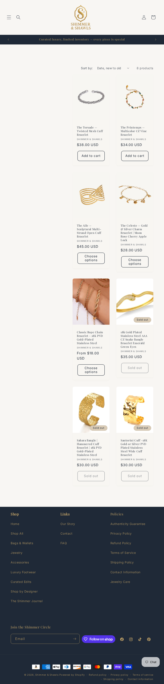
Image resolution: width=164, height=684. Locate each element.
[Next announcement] (155, 39)
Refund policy (97, 674)
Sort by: (87, 68)
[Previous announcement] (8, 39)
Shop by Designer (24, 591)
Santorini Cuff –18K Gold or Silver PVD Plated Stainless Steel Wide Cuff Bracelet (134, 448)
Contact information (140, 679)
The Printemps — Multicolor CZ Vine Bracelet (134, 131)
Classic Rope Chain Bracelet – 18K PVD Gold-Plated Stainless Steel (90, 337)
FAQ (63, 543)
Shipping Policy (122, 562)
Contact (66, 533)
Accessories (20, 562)
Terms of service (143, 674)
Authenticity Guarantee (127, 524)
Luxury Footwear (23, 572)
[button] (9, 17)
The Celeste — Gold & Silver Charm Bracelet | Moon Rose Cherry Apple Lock (134, 233)
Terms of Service (123, 552)
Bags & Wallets (22, 543)
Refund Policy (120, 543)
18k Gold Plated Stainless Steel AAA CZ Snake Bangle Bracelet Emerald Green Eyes (134, 339)
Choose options (91, 258)
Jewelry (16, 552)
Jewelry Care (120, 582)
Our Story (67, 524)
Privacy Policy (121, 533)
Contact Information (125, 572)
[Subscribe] (74, 639)
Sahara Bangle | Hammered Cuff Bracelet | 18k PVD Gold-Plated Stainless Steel (89, 448)
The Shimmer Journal (26, 601)
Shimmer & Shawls (47, 674)
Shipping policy (113, 679)
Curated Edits (21, 582)
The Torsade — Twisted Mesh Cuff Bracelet (90, 131)
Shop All (17, 533)
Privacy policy (119, 674)
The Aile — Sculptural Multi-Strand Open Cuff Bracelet (89, 231)
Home (15, 524)
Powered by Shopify (72, 674)
